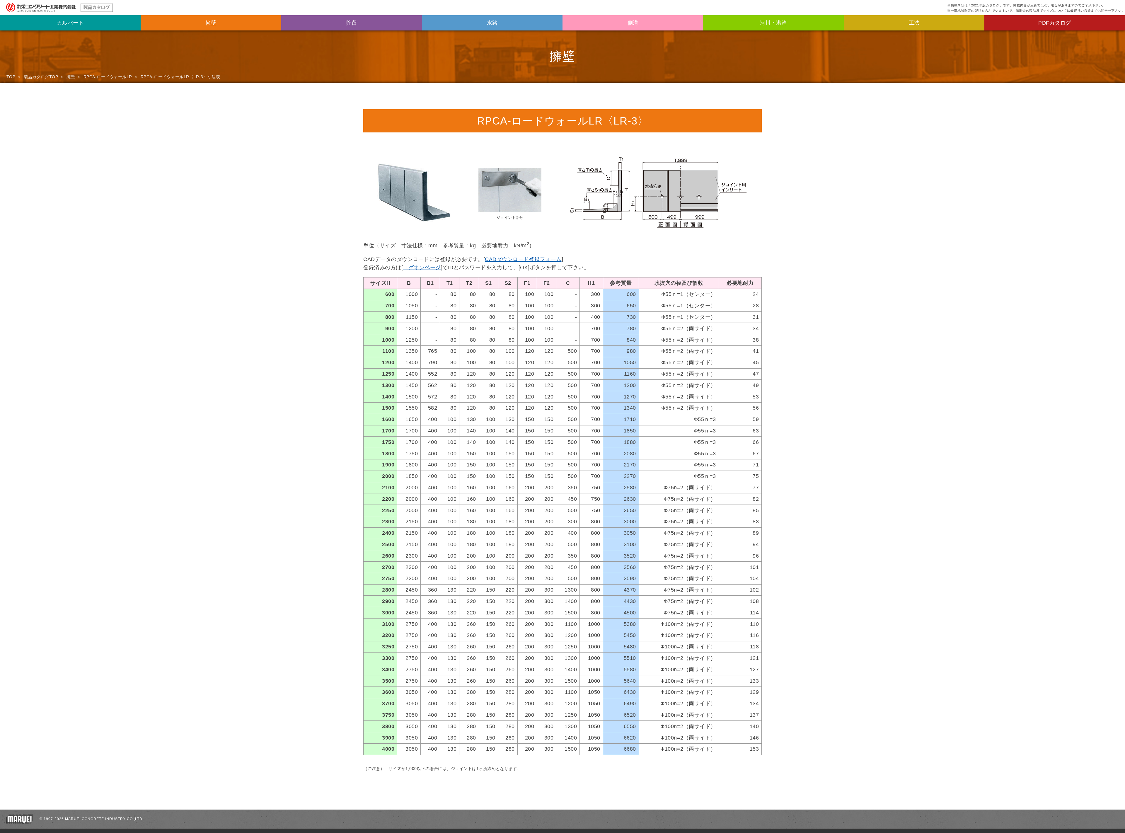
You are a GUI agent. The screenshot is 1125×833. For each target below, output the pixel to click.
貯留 (351, 23)
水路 (492, 23)
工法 (914, 23)
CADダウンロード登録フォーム (523, 259)
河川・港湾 (773, 23)
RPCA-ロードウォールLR (107, 76)
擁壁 (211, 23)
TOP (11, 76)
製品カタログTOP (41, 76)
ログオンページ (422, 267)
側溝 (633, 23)
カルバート (70, 23)
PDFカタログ (1054, 23)
